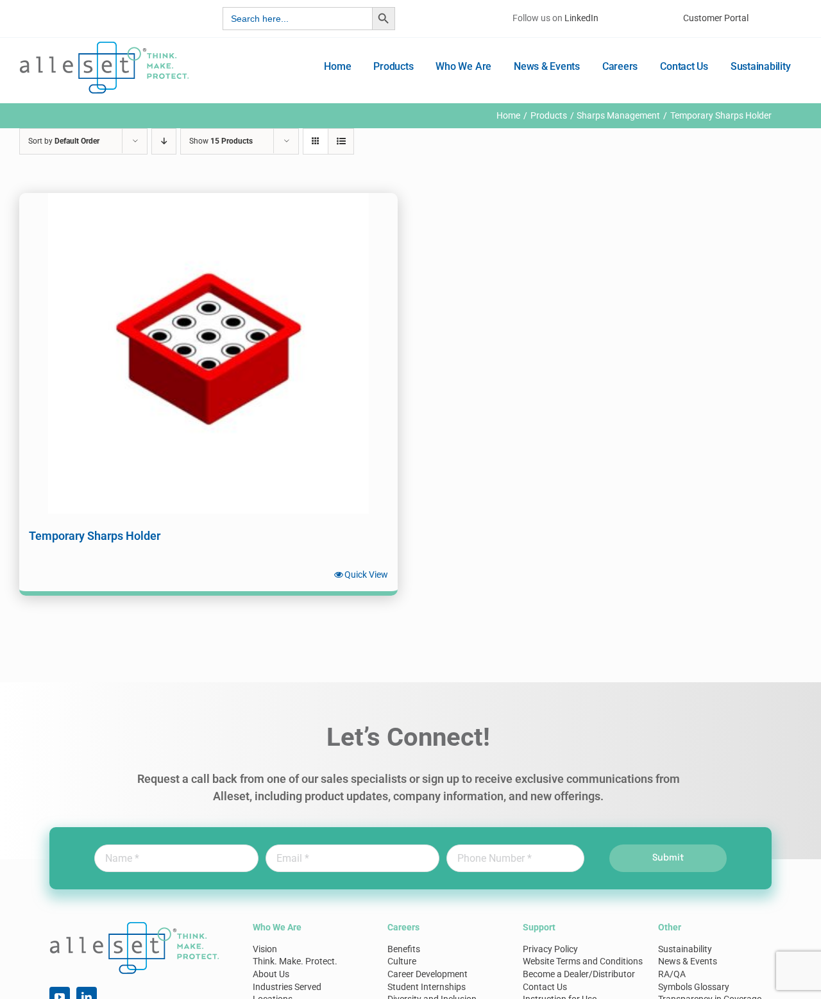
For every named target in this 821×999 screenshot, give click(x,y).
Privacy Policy (550, 949)
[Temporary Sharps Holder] (208, 353)
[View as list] (340, 141)
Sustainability (685, 949)
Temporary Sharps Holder (94, 535)
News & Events (687, 961)
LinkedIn (581, 18)
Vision (265, 949)
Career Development (427, 974)
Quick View (366, 574)
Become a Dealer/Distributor (579, 974)
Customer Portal (716, 18)
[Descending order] (163, 141)
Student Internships (426, 987)
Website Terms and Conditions (583, 961)
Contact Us (545, 987)
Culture (401, 961)
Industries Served (287, 987)
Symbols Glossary (693, 987)
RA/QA (672, 974)
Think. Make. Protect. (295, 961)
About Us (271, 974)
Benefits (403, 949)
